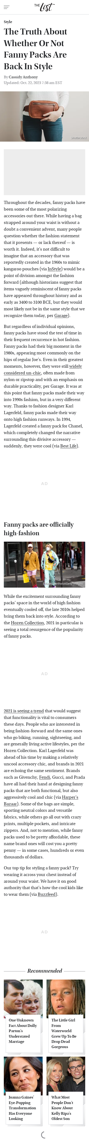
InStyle (54, 269)
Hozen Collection (27, 622)
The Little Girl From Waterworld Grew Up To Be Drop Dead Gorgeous (64, 1033)
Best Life (68, 446)
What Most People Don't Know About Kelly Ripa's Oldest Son (62, 1108)
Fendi (44, 777)
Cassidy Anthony (23, 77)
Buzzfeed (47, 894)
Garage (61, 315)
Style (8, 22)
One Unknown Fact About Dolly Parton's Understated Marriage (23, 1031)
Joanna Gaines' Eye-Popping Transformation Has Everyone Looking (22, 1108)
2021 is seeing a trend (24, 710)
